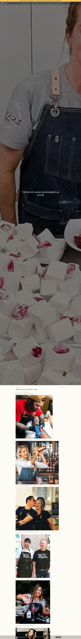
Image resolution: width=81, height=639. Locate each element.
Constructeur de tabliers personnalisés (32, 3)
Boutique (23, 3)
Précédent (61, 387)
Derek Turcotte (18, 439)
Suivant (64, 387)
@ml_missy (19, 533)
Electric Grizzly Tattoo (23, 439)
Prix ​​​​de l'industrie (50, 3)
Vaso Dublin (17, 485)
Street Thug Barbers (18, 579)
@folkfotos (19, 626)
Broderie (43, 3)
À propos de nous (59, 3)
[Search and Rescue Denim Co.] (4, 3)
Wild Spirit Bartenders (18, 625)
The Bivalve (17, 531)
